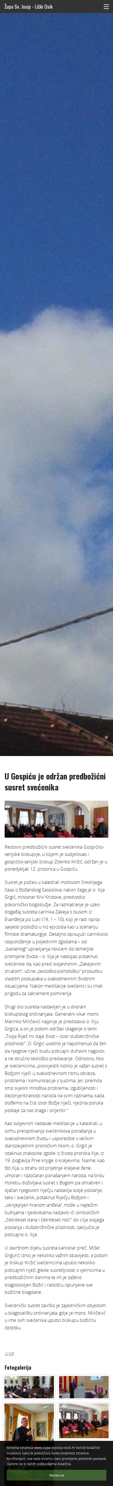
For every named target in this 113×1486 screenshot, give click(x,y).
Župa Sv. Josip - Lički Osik (28, 6)
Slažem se (56, 1475)
